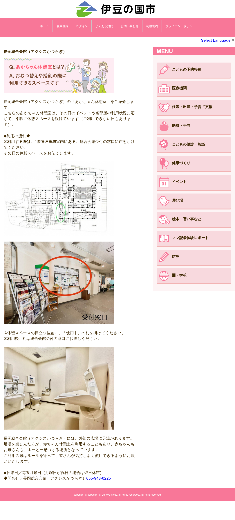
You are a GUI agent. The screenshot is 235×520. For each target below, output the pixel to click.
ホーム (44, 26)
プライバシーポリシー (180, 26)
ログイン (82, 26)
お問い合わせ (129, 26)
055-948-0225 (98, 478)
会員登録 (62, 26)
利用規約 (152, 26)
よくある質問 (104, 26)
